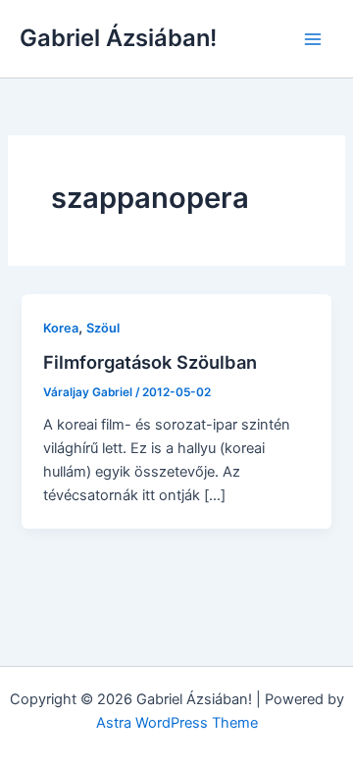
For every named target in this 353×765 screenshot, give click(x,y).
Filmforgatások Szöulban (150, 362)
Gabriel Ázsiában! (118, 38)
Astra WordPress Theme (177, 723)
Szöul (103, 328)
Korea (60, 328)
